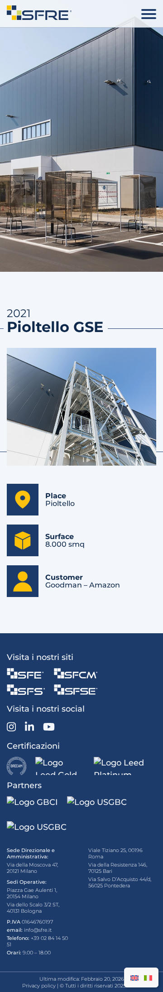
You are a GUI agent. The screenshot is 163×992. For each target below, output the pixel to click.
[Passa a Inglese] (134, 977)
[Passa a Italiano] (148, 977)
